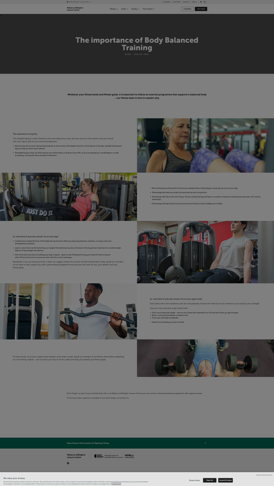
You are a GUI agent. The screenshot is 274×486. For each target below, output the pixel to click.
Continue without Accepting (264, 474)
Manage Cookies (194, 480)
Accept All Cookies (225, 480)
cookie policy (116, 484)
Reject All (210, 480)
